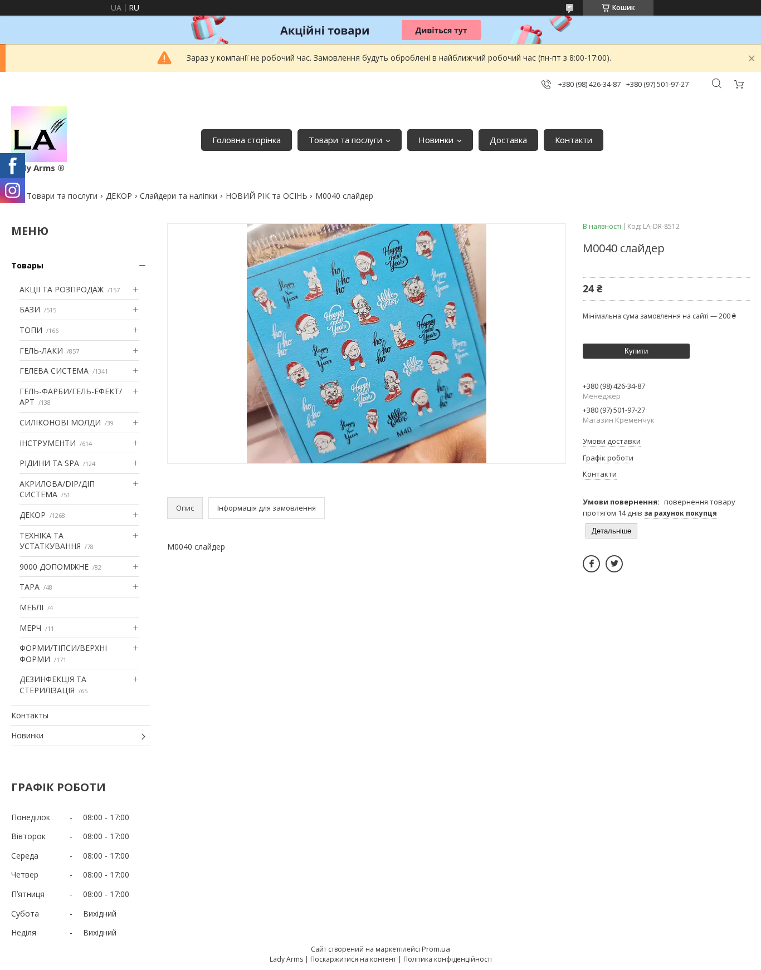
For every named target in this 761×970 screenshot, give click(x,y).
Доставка (508, 139)
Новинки (435, 139)
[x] (614, 563)
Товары (27, 265)
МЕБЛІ (31, 607)
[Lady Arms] (39, 134)
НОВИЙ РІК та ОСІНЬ (267, 195)
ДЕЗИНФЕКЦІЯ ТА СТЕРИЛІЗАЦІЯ (52, 684)
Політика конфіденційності (447, 959)
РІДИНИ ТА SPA (49, 463)
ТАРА (29, 586)
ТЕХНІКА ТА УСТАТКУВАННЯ (50, 541)
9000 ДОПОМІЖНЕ (54, 566)
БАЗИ (29, 309)
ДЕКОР (119, 195)
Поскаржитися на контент (353, 959)
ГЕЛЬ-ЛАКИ (41, 350)
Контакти (573, 139)
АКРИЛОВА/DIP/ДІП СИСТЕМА (57, 489)
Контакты (29, 715)
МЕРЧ (30, 628)
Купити (636, 351)
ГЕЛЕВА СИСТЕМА (54, 370)
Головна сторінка (246, 139)
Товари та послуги (345, 139)
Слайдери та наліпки (178, 195)
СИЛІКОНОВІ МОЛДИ (60, 422)
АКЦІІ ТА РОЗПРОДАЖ (61, 289)
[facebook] (591, 563)
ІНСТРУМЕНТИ (47, 443)
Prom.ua (436, 949)
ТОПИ (30, 330)
